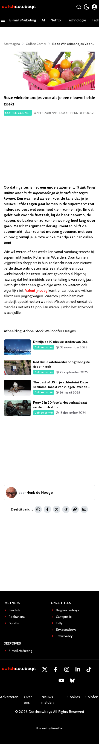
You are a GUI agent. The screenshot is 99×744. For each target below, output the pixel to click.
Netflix (55, 20)
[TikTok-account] (89, 669)
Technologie (76, 20)
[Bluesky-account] (72, 680)
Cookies (73, 697)
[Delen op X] (56, 509)
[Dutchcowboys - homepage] (19, 7)
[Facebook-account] (55, 669)
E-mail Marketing (22, 20)
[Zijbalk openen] (3, 20)
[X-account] (44, 669)
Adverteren (9, 697)
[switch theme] (86, 7)
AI (43, 20)
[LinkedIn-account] (78, 669)
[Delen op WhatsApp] (38, 509)
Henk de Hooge (82, 113)
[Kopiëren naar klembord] (75, 509)
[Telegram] (66, 509)
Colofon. (92, 697)
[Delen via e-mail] (84, 509)
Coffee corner (18, 113)
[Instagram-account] (67, 669)
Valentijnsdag (36, 290)
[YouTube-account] (61, 680)
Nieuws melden (47, 700)
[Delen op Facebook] (47, 509)
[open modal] (94, 7)
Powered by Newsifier (49, 728)
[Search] (79, 7)
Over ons (28, 700)
